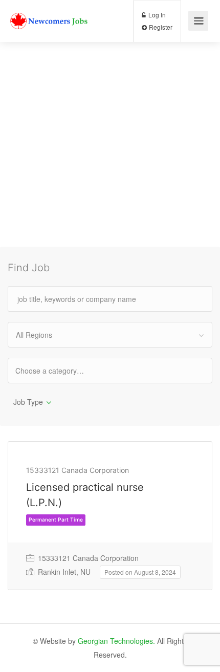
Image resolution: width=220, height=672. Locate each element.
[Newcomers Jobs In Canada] (49, 13)
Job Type (28, 402)
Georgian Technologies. (116, 641)
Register (159, 27)
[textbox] (58, 370)
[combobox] (110, 335)
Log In (156, 14)
